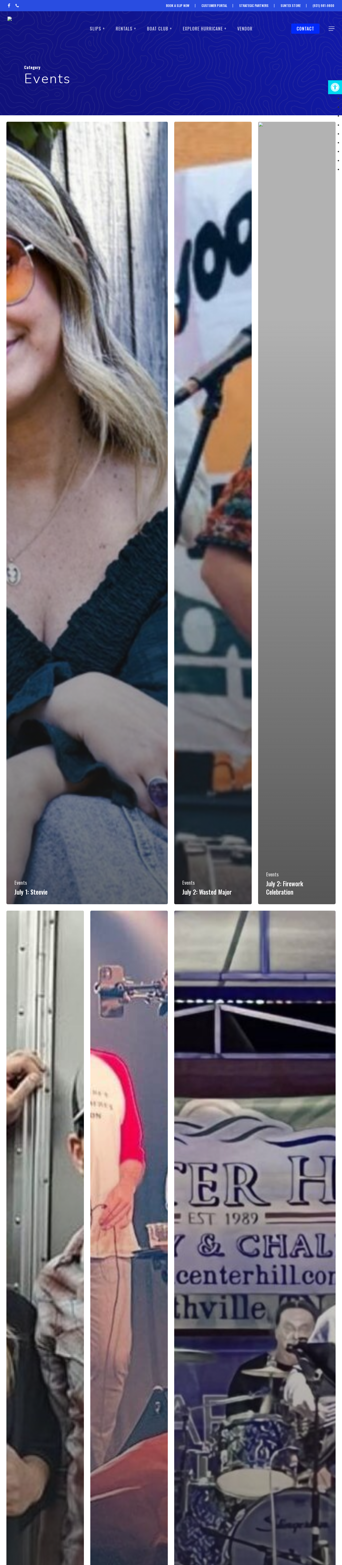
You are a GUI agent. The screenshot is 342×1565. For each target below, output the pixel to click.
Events (20, 882)
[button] (335, 87)
